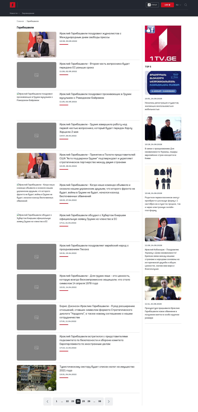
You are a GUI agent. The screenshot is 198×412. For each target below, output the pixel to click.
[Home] (12, 5)
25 (83, 401)
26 (89, 401)
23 (72, 401)
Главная (20, 21)
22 (67, 401)
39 (99, 401)
